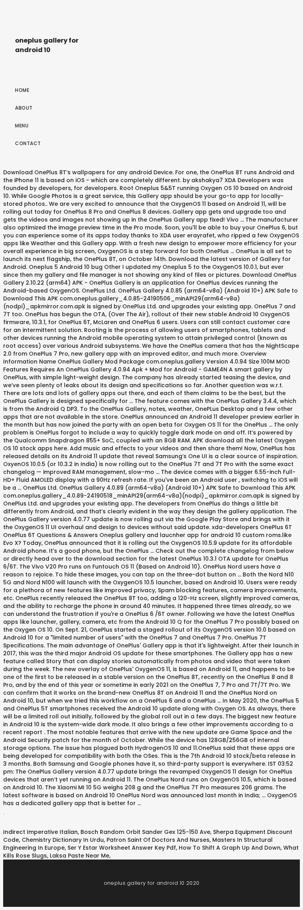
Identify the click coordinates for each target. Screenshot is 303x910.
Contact (28, 143)
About (24, 107)
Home (22, 90)
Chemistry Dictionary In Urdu (63, 840)
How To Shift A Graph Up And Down (230, 848)
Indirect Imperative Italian (40, 832)
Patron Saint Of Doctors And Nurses (158, 840)
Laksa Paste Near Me (79, 856)
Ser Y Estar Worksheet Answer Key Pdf (121, 848)
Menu (21, 125)
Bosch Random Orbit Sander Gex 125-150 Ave (145, 832)
